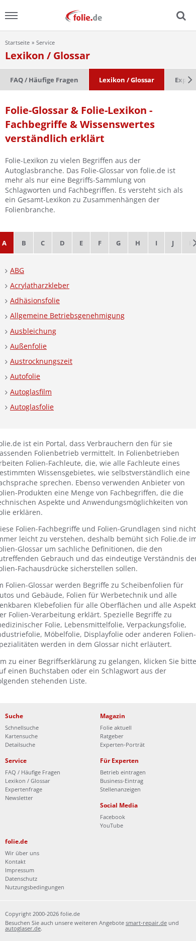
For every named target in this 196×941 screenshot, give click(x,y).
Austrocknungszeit (41, 361)
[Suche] (180, 16)
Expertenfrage (23, 789)
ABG (17, 270)
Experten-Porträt (122, 744)
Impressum (19, 870)
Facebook (112, 817)
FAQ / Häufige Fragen (44, 79)
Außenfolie (28, 346)
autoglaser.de (23, 928)
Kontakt (15, 861)
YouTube (111, 825)
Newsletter (19, 797)
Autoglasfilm (31, 391)
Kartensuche (21, 736)
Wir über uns (22, 853)
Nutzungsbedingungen (34, 887)
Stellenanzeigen (120, 789)
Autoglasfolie (32, 407)
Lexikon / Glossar (126, 79)
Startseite (17, 42)
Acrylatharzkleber (39, 285)
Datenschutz (21, 878)
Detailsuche (20, 744)
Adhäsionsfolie (35, 300)
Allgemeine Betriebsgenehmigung (67, 315)
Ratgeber (112, 736)
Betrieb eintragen (123, 772)
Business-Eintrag (121, 780)
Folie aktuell (116, 727)
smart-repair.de (146, 922)
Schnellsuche (22, 727)
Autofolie (25, 376)
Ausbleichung (33, 331)
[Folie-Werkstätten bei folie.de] (98, 15)
